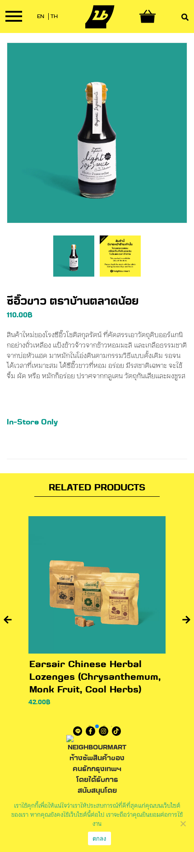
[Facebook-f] (90, 731)
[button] (7, 619)
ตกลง (99, 838)
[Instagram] (103, 731)
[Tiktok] (116, 731)
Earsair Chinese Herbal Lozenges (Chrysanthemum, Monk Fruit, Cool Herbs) (95, 677)
